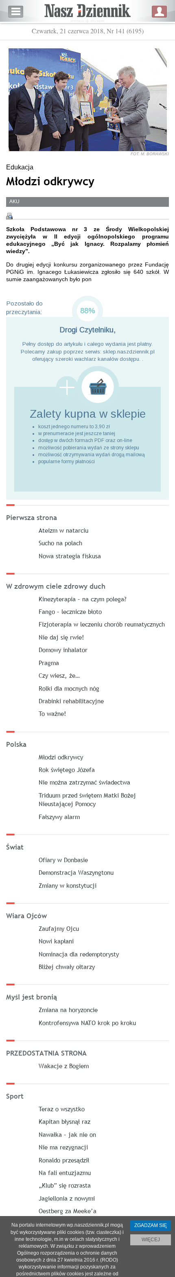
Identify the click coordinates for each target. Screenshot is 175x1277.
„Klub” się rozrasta (65, 1185)
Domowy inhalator (63, 650)
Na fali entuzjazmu (65, 1173)
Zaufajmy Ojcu (59, 928)
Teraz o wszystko (62, 1109)
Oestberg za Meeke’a (67, 1211)
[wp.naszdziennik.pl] (87, 11)
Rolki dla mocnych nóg (69, 688)
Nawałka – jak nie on (67, 1134)
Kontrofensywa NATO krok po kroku (87, 1023)
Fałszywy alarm (59, 817)
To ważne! (52, 713)
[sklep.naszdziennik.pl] (87, 387)
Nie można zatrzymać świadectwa (84, 782)
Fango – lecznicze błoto (70, 611)
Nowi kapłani (56, 941)
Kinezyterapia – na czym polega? (83, 599)
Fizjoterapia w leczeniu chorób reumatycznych (102, 624)
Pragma (49, 663)
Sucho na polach (60, 543)
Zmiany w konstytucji (67, 885)
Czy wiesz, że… (59, 675)
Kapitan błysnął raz (64, 1121)
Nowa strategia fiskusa (70, 556)
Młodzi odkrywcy (61, 757)
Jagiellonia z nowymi (67, 1198)
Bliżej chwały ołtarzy (67, 967)
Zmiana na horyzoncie (68, 1010)
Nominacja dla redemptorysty (79, 954)
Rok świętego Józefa (67, 769)
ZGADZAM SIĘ (150, 1225)
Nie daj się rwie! (61, 637)
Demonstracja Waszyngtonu (76, 872)
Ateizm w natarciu (63, 530)
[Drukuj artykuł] (9, 216)
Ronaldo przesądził (64, 1160)
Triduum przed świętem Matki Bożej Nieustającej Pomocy (87, 799)
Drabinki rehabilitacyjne (71, 701)
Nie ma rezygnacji (63, 1147)
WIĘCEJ (151, 1239)
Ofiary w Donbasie (63, 860)
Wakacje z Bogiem (64, 1066)
